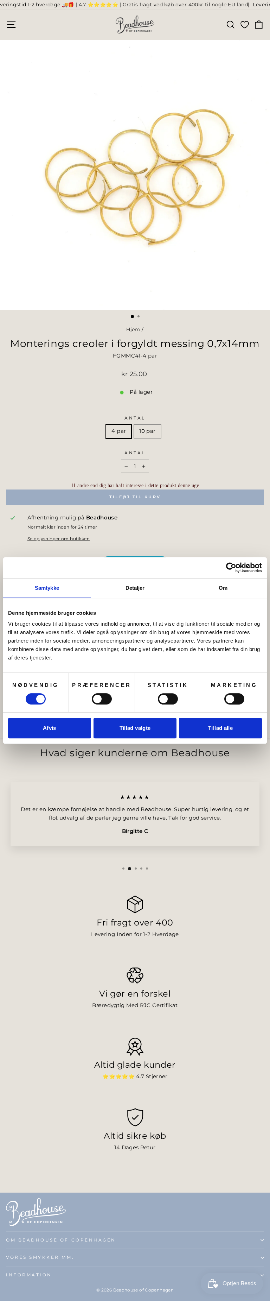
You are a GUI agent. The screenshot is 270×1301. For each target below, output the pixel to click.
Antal (135, 418)
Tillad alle (220, 728)
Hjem (133, 329)
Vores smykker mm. (40, 1257)
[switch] (102, 699)
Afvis (49, 728)
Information (29, 1274)
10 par (147, 431)
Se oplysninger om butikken (58, 538)
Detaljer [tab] (135, 588)
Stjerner (157, 1076)
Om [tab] (223, 588)
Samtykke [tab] (47, 588)
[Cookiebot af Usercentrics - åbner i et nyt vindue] (231, 567)
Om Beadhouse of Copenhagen (61, 1240)
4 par (118, 431)
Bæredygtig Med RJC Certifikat (135, 1005)
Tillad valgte (135, 728)
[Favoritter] (244, 24)
